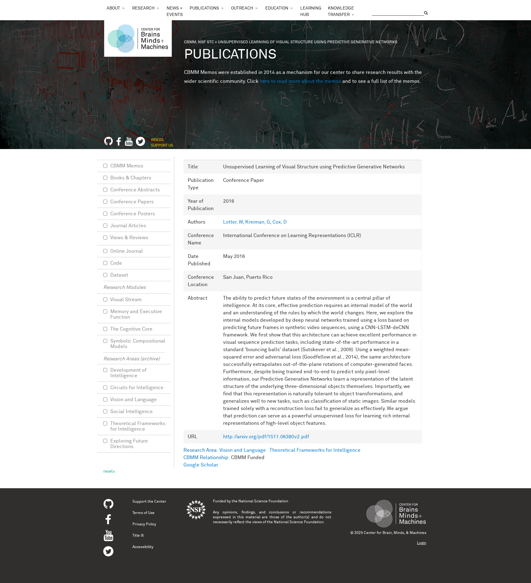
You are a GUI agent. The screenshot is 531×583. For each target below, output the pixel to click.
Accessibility (142, 547)
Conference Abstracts (135, 189)
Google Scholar (200, 464)
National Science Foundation (263, 501)
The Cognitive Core (131, 329)
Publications (204, 8)
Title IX (138, 536)
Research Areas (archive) (131, 358)
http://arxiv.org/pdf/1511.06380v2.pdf (266, 436)
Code (116, 263)
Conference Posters (132, 213)
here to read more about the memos (300, 81)
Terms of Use (143, 513)
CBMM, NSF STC (199, 42)
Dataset (119, 275)
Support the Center (149, 502)
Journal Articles (128, 225)
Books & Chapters (130, 177)
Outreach (242, 8)
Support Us (162, 146)
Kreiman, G (257, 222)
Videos (157, 140)
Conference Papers (132, 201)
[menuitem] (116, 8)
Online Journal (126, 251)
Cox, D (280, 222)
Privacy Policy (144, 524)
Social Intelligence (131, 411)
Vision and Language (242, 450)
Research (143, 8)
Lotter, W (233, 222)
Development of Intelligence (128, 373)
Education (276, 8)
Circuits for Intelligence (136, 387)
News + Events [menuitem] (175, 11)
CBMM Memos (126, 165)
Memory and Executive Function (136, 314)
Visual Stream (126, 299)
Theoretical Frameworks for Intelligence (314, 450)
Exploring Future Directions (129, 444)
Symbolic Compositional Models (137, 344)
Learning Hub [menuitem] (310, 11)
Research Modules (124, 287)
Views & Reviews (129, 237)
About (113, 8)
